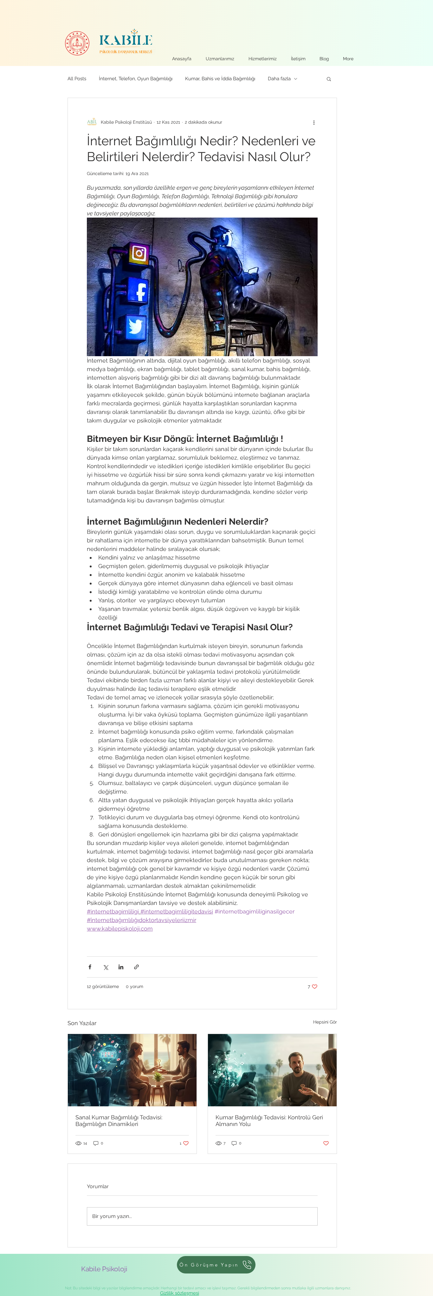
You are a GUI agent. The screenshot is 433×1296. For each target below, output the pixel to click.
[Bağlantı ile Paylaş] (136, 967)
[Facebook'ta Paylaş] (90, 967)
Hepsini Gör (325, 1021)
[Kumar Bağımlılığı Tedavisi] (272, 1070)
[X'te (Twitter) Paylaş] (105, 967)
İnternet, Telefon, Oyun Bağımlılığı (135, 79)
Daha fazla (279, 79)
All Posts (77, 79)
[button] (329, 78)
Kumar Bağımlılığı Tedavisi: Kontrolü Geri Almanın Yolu (269, 1120)
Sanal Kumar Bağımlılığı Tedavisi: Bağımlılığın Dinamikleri (118, 1120)
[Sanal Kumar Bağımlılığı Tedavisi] (132, 1070)
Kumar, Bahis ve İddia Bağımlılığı (220, 79)
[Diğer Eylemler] (314, 122)
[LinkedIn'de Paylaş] (121, 967)
